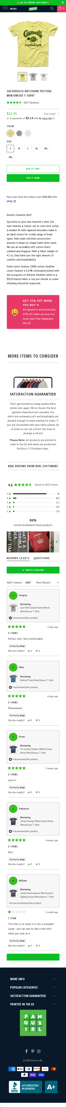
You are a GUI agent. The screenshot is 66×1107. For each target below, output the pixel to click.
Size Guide (50, 113)
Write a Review (39, 570)
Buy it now (33, 177)
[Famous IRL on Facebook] (26, 1051)
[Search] (52, 8)
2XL (46, 148)
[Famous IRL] (33, 8)
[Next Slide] (56, 541)
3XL (11, 157)
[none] (22, 76)
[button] (33, 102)
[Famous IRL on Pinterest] (33, 1051)
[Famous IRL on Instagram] (39, 1051)
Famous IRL (36, 1060)
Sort (28, 582)
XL (36, 148)
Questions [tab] (42, 559)
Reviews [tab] (18, 559)
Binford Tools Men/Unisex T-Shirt (36, 680)
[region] (33, 541)
